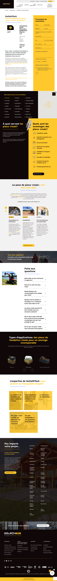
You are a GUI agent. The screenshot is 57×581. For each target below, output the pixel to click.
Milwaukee (7, 97)
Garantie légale (34, 548)
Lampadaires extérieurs (32, 482)
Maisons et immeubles (43, 482)
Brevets (32, 550)
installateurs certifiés (16, 195)
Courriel (38, 61)
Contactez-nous (34, 547)
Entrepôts (43, 467)
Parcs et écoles (44, 491)
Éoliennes (32, 472)
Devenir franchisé (44, 1)
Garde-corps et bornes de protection (44, 454)
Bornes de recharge (32, 453)
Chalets (42, 458)
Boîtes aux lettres (43, 449)
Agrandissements (44, 445)
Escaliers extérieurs (43, 473)
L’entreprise (32, 1)
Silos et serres (43, 503)
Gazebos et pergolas (43, 478)
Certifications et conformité (10, 548)
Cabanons (32, 458)
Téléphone (45, 61)
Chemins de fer (33, 461)
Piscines (42, 500)
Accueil (6, 10)
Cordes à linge (44, 464)
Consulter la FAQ (42, 525)
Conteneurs (32, 464)
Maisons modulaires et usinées (32, 487)
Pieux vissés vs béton (8, 550)
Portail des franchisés (47, 552)
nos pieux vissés (21, 197)
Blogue (37, 1)
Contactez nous (28, 245)
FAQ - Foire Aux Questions (36, 545)
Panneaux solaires (32, 492)
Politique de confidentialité (28, 578)
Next (6, 211)
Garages (31, 477)
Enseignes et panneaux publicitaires (32, 468)
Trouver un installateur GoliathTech (49, 5)
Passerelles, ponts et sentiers (32, 496)
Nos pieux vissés (7, 545)
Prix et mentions (7, 554)
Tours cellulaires (32, 514)
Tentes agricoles (42, 510)
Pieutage (31, 500)
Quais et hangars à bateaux (32, 505)
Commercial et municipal (22, 547)
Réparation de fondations (22, 549)
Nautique (19, 551)
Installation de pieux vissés (10, 547)
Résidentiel (19, 545)
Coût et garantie (7, 552)
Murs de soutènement (43, 486)
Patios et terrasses (42, 496)
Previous (6, 208)
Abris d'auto (32, 445)
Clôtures (42, 461)
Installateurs (12, 10)
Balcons (31, 448)
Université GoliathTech (48, 547)
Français (50, 1)
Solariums (32, 509)
